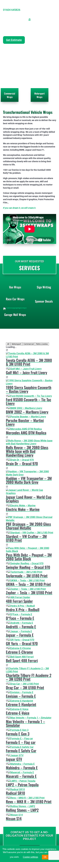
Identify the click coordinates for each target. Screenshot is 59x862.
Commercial (28, 344)
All (8, 344)
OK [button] (45, 857)
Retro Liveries (42, 344)
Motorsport (16, 344)
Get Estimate (14, 39)
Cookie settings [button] (30, 857)
